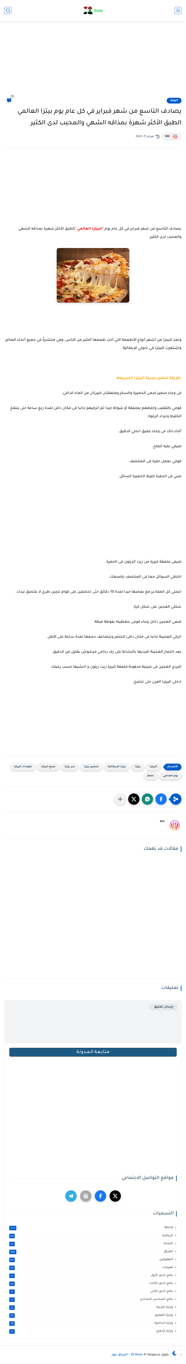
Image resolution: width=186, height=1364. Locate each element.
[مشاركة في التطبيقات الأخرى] (120, 799)
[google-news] (85, 1196)
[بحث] (8, 10)
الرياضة (91, 1236)
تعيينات (91, 1267)
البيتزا (174, 100)
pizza (150, 776)
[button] (161, 799)
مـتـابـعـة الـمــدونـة (93, 1052)
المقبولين (91, 1259)
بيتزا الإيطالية (117, 766)
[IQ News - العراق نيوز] (93, 10)
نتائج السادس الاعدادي (91, 1299)
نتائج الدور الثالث (91, 1283)
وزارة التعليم (91, 1315)
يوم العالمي (170, 776)
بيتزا (138, 766)
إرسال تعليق (163, 1007)
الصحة (91, 1244)
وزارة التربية (91, 1307)
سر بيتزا (69, 766)
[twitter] (115, 1196)
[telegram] (71, 1196)
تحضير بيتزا (91, 766)
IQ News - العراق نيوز (127, 1355)
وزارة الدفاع (91, 1331)
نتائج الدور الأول (91, 1275)
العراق (91, 1252)
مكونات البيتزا (23, 766)
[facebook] (100, 1196)
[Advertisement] (93, 62)
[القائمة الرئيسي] (178, 10)
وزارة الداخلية (91, 1323)
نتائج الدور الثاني (92, 1291)
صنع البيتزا (48, 766)
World (91, 1228)
